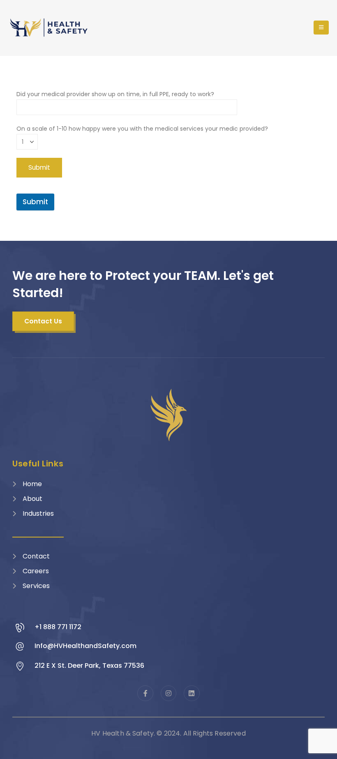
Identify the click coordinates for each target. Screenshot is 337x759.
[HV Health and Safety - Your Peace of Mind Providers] (49, 28)
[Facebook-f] (145, 693)
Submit (35, 202)
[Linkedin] (191, 693)
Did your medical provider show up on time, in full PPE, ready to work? (115, 94)
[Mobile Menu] (321, 28)
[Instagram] (168, 693)
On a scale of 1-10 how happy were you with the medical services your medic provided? (142, 129)
